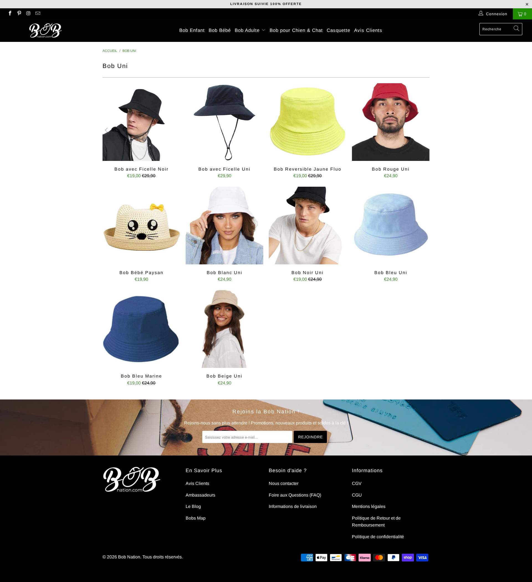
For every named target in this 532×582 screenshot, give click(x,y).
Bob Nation (129, 557)
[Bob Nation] (45, 30)
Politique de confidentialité (378, 536)
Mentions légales (368, 506)
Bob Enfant (192, 30)
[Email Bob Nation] (37, 14)
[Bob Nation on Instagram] (28, 14)
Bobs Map (196, 518)
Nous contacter (283, 483)
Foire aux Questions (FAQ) (295, 495)
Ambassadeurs (200, 495)
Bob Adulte (248, 30)
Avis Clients (368, 30)
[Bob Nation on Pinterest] (19, 14)
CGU (357, 495)
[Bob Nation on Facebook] (9, 14)
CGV (357, 483)
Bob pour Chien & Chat (296, 30)
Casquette (338, 30)
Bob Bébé (220, 30)
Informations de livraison (293, 506)
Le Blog (193, 506)
